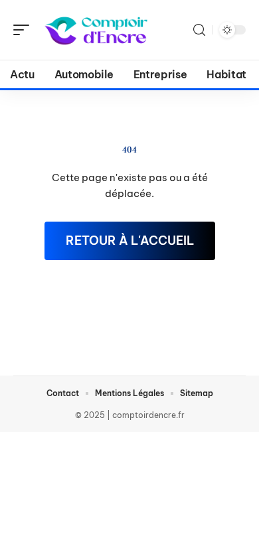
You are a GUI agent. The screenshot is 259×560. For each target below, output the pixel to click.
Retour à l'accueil (130, 240)
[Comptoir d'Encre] (95, 30)
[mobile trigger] (24, 30)
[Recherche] (199, 30)
